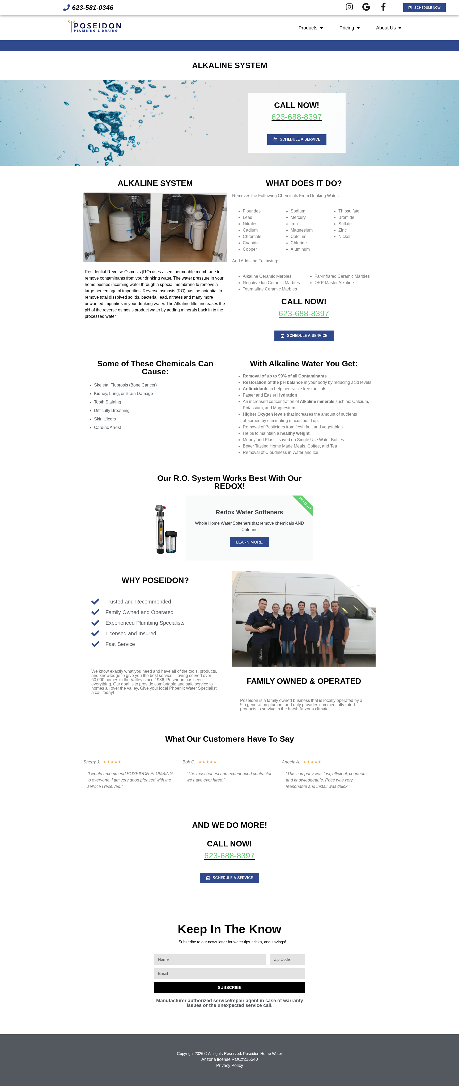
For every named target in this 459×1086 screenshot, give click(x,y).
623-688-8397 (296, 116)
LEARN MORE (249, 542)
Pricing (346, 28)
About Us (386, 28)
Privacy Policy (229, 1065)
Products (308, 28)
